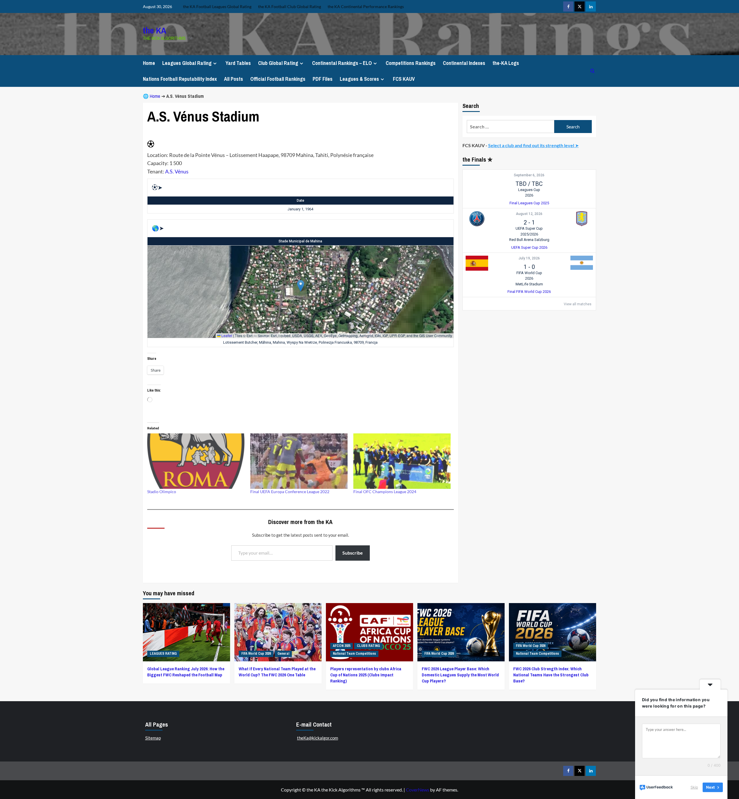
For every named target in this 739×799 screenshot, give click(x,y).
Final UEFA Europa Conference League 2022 (289, 491)
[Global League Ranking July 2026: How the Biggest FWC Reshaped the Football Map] (186, 632)
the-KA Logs (505, 63)
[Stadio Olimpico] (196, 461)
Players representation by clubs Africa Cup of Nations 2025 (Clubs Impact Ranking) (365, 675)
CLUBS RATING (368, 645)
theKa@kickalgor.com (317, 737)
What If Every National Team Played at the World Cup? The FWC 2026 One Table (277, 672)
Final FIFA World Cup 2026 (529, 291)
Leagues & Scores (359, 79)
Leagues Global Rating (187, 63)
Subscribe (352, 552)
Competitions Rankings (411, 63)
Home (149, 63)
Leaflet (226, 335)
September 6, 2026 (529, 175)
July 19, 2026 (529, 258)
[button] (300, 286)
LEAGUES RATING (163, 653)
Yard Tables (238, 63)
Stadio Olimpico (161, 491)
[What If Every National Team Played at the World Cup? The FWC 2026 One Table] (278, 632)
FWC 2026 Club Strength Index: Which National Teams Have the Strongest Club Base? (551, 675)
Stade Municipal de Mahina (300, 241)
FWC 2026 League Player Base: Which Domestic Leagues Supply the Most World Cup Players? (460, 675)
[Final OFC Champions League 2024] (402, 461)
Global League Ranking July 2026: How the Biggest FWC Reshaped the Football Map (185, 672)
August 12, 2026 (529, 214)
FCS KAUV (404, 79)
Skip (694, 787)
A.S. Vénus (177, 171)
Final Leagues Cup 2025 (529, 203)
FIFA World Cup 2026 (256, 653)
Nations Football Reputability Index (180, 79)
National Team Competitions (354, 653)
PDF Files (323, 79)
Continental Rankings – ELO (342, 63)
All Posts (233, 79)
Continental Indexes (464, 63)
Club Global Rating (278, 63)
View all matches (577, 304)
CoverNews (417, 789)
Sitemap (153, 737)
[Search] (592, 71)
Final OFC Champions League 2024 (384, 491)
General (283, 653)
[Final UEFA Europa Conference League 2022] (299, 461)
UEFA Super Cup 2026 (529, 247)
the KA (154, 30)
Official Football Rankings (277, 79)
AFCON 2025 (341, 645)
